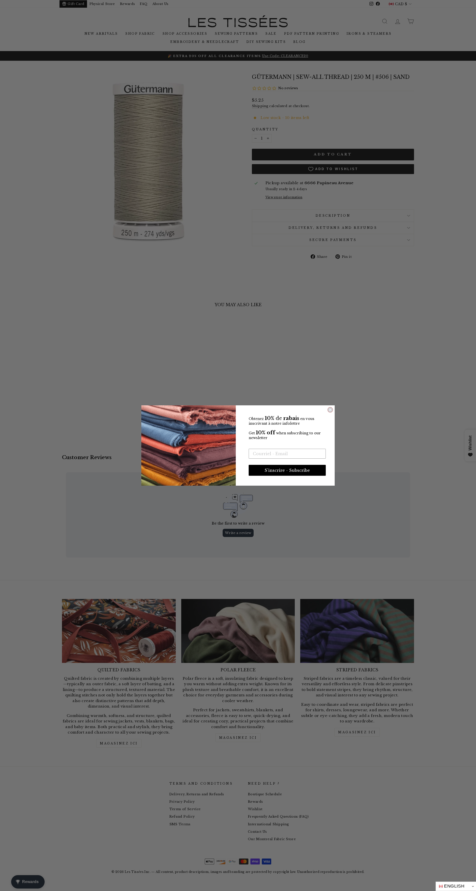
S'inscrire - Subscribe (287, 470)
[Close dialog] (330, 409)
